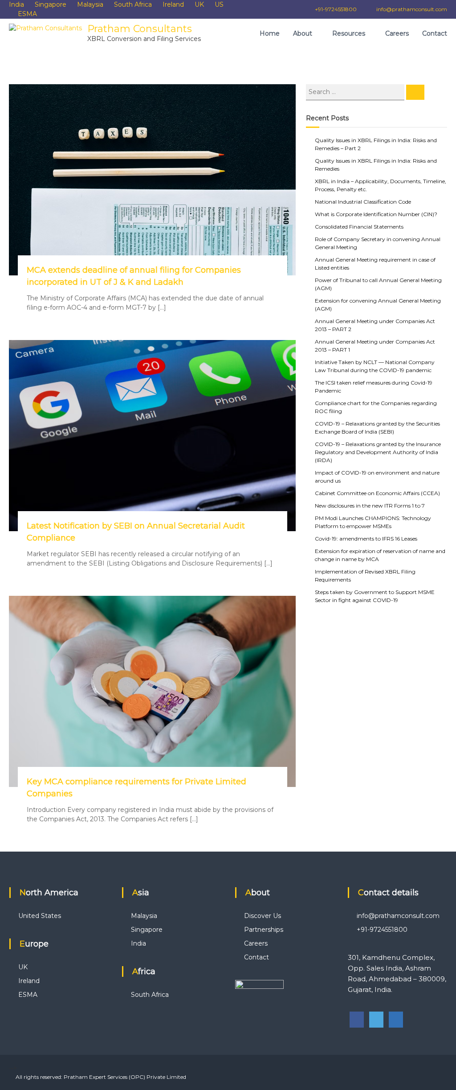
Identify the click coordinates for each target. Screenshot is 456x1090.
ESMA (27, 14)
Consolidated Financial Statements (359, 226)
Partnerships (263, 930)
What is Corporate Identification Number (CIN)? (376, 214)
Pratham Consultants (139, 29)
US (219, 4)
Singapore (50, 4)
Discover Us (262, 916)
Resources (348, 33)
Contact (434, 33)
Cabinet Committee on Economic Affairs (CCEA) (377, 493)
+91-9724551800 (335, 9)
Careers (397, 33)
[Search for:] (356, 91)
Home (270, 33)
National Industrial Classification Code (363, 201)
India (16, 4)
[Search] (415, 92)
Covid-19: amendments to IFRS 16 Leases (366, 538)
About (302, 33)
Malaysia (90, 4)
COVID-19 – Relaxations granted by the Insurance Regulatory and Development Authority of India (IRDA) (378, 452)
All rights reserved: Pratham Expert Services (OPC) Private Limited (101, 1077)
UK (199, 4)
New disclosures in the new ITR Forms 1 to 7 (370, 505)
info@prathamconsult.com (411, 9)
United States (39, 916)
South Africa (133, 4)
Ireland (173, 4)
